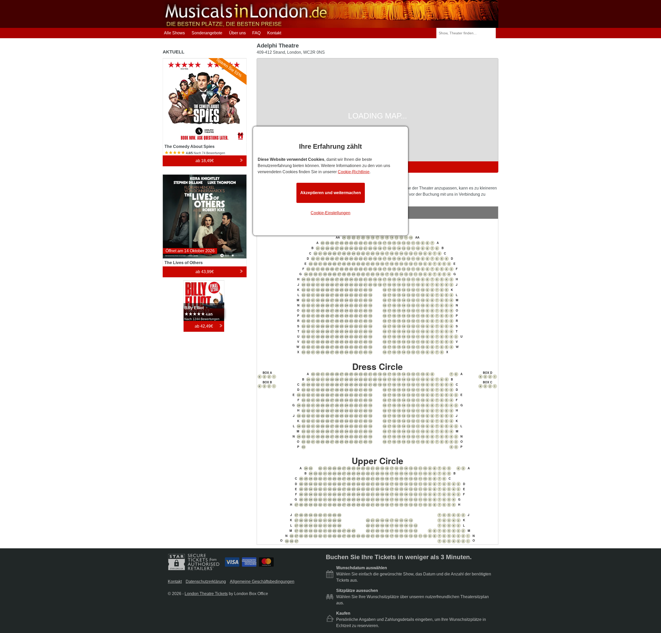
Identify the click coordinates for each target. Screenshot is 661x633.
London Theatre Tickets (206, 593)
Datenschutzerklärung (206, 581)
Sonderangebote (207, 33)
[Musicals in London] (246, 25)
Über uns (237, 33)
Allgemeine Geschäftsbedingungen (262, 581)
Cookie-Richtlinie (353, 172)
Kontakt (274, 33)
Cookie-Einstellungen (330, 213)
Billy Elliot (193, 282)
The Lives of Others (181, 177)
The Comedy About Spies (186, 60)
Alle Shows (174, 33)
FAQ (256, 33)
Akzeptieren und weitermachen (330, 193)
